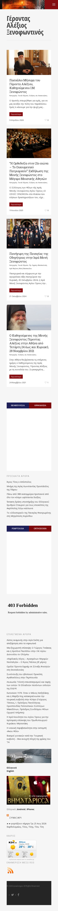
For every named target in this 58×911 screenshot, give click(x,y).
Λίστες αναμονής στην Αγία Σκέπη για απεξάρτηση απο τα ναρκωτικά (25, 642)
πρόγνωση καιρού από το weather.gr (21, 859)
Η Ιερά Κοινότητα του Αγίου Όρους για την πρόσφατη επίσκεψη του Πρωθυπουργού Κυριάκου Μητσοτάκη (27, 720)
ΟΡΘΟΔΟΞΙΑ (40, 405)
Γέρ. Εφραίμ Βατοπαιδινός (38, 265)
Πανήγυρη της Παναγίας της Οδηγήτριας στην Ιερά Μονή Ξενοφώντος (28, 257)
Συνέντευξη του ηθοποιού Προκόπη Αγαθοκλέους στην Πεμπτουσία (24, 676)
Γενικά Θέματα (23, 96)
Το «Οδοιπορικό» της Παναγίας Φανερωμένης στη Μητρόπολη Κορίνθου (29, 514)
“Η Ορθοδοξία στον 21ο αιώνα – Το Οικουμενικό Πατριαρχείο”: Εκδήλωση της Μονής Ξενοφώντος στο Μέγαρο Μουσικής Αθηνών (28, 171)
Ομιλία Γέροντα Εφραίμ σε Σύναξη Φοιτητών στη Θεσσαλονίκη (28, 668)
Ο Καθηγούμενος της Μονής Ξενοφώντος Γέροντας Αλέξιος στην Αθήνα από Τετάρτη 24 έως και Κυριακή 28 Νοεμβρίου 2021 (28, 343)
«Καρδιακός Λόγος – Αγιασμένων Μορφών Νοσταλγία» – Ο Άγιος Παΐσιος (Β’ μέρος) (27, 660)
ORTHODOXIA (40, 528)
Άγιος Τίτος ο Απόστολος (19, 481)
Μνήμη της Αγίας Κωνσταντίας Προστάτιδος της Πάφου (28, 488)
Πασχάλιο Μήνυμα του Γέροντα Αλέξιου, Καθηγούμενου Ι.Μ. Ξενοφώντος (24, 86)
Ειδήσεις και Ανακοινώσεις (38, 96)
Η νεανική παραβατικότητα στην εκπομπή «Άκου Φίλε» (27, 730)
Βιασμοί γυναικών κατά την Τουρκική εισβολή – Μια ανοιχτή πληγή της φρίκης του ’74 (29, 739)
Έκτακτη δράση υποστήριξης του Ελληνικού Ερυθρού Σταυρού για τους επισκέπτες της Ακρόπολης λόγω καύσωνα (28, 505)
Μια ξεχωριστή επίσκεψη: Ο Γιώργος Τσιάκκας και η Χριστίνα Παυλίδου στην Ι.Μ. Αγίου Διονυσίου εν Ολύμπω (29, 651)
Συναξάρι (16, 818)
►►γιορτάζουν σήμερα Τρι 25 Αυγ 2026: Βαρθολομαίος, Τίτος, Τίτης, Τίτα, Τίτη (27, 825)
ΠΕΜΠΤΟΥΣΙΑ (18, 405)
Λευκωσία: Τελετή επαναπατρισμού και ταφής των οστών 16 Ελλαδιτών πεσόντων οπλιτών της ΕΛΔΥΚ (29, 685)
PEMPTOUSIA (18, 528)
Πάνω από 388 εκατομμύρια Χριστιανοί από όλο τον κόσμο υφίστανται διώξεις (28, 496)
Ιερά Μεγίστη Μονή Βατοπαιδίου (20, 268)
